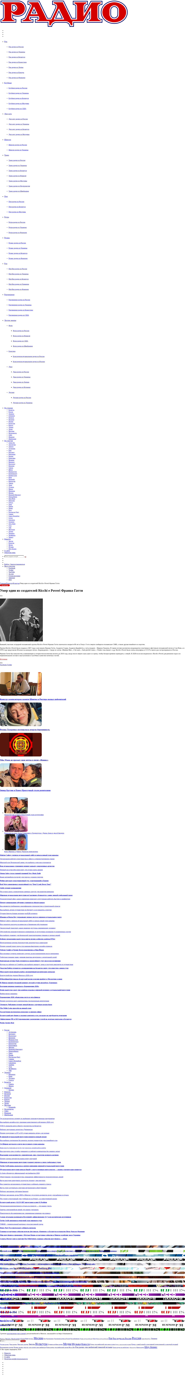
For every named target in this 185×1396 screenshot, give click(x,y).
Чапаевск (11, 533)
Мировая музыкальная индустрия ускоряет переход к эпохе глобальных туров (30, 1162)
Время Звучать (7, 1321)
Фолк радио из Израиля (21, 336)
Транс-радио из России (17, 160)
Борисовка (12, 458)
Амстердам (12, 445)
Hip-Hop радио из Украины (18, 274)
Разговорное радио (6, 1347)
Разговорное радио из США (19, 315)
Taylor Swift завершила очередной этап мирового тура (21, 1220)
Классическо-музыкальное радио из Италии (29, 361)
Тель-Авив (12, 524)
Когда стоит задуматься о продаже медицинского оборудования (23, 1188)
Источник (3, 659)
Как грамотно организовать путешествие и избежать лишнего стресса (25, 1184)
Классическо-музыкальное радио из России (29, 356)
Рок (5, 42)
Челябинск (12, 535)
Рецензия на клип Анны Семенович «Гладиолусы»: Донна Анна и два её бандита (34, 833)
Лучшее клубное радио (55, 1344)
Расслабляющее (75, 1338)
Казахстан (12, 423)
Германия (12, 416)
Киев (10, 477)
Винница (11, 462)
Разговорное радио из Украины (20, 305)
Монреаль (12, 491)
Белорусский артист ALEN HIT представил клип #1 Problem (23, 1202)
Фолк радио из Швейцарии (23, 346)
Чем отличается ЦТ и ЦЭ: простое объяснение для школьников (29, 1273)
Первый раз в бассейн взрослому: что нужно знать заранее (21, 870)
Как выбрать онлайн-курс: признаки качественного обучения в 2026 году (27, 1122)
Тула (10, 526)
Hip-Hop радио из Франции (19, 289)
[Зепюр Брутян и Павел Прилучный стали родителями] (21, 786)
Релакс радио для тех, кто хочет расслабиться (30, 1347)
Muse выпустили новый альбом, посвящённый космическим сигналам (27, 972)
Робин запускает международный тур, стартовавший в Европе (24, 881)
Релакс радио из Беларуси (18, 253)
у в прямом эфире (21, 1012)
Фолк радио (133, 1347)
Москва (11, 493)
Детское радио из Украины (22, 403)
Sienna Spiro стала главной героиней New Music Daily (20, 873)
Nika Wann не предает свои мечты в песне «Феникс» (24, 760)
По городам (8, 441)
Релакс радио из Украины (18, 248)
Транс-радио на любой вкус (121, 1347)
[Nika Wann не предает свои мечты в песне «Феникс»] (21, 756)
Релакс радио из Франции (18, 258)
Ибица (11, 470)
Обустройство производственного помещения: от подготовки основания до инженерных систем (35, 932)
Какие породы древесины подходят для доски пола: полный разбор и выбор (23, 1148)
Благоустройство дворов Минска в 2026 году (16, 975)
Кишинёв (12, 479)
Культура (11, 543)
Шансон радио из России (18, 145)
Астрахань (12, 448)
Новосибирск (13, 497)
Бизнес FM (5, 1325)
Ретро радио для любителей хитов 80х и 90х (60, 1347)
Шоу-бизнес (12, 549)
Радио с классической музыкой (123, 1344)
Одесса (11, 502)
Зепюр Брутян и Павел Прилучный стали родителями (25, 790)
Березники (12, 454)
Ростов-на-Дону (14, 512)
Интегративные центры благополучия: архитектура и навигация (23, 943)
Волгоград (12, 464)
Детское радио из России (22, 397)
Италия (11, 421)
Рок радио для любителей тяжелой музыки (93, 1347)
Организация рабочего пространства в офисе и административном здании (27, 859)
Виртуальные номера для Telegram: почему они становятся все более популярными (39, 1255)
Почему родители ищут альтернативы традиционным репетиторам (24, 1001)
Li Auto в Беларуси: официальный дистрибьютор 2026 (20, 1173)
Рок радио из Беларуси (17, 57)
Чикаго (11, 537)
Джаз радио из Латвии (21, 382)
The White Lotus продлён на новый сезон (15, 1008)
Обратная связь (9, 553)
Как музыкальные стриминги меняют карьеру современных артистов (27, 866)
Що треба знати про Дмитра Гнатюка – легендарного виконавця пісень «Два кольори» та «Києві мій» (47, 1264)
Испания (11, 419)
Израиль (11, 418)
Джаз (10, 367)
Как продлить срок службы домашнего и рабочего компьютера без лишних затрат (30, 1151)
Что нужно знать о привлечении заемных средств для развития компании (27, 892)
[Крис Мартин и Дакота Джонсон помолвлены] (16, 850)
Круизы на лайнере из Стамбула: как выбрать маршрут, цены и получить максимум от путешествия (36, 964)
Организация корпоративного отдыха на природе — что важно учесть (25, 1206)
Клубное (31, 1338)
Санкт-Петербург (14, 516)
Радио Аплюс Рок (8, 1312)
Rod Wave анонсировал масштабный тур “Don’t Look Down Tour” (25, 884)
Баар (10, 450)
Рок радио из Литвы (16, 67)
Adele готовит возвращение (10, 888)
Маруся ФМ (5, 1260)
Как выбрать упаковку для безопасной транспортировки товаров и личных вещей (30, 935)
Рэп (5, 264)
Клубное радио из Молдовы (19, 103)
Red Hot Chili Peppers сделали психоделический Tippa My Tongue (30, 1277)
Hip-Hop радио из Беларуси (19, 279)
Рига (10, 510)
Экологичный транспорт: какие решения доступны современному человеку (28, 928)
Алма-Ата (12, 443)
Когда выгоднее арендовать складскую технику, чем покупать (22, 1180)
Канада (11, 425)
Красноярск (13, 1045)
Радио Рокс (5, 1308)
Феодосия (12, 529)
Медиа (11, 545)
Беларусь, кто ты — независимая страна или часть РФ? (26, 1268)
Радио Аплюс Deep (8, 1316)
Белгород (11, 452)
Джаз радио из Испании (21, 387)
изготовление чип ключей (16, 1333)
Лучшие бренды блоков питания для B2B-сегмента (18, 913)
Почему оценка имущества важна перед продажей (18, 1159)
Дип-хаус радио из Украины (19, 124)
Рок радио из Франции (17, 78)
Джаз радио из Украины (21, 377)
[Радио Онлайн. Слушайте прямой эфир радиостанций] (64, 27)
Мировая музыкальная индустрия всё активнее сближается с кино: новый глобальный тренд (36, 895)
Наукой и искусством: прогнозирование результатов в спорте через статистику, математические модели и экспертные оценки (58, 1251)
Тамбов (11, 1065)
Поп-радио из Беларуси (17, 207)
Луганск (11, 487)
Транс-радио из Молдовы (18, 181)
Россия (11, 412)
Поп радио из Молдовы (17, 212)
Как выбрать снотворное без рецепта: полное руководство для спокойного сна (28, 1140)
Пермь (11, 508)
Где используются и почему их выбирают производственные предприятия (27, 1118)
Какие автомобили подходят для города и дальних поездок (21, 877)
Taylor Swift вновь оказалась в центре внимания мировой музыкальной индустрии (32, 1166)
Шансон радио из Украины (18, 150)
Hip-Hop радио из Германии (19, 284)
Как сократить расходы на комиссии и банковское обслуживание (24, 924)
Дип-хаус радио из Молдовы (19, 134)
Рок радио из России (16, 47)
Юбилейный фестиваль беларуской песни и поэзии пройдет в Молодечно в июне (31, 979)
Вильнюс (11, 460)
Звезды (11, 541)
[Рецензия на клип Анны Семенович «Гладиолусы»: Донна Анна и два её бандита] (16, 831)
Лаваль (11, 483)
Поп (6, 196)
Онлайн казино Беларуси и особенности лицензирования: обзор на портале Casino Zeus (41, 1286)
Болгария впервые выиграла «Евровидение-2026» (19, 986)
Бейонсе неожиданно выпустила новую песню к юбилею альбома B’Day (27, 939)
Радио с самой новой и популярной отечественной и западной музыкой (154, 1344)
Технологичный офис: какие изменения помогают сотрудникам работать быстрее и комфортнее (35, 899)
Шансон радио (140, 1347)
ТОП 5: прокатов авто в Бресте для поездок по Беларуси (20, 1126)
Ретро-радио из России (17, 222)
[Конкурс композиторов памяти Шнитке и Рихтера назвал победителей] (21, 695)
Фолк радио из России (21, 331)
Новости (7, 539)
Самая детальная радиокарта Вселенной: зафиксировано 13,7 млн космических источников (35, 1217)
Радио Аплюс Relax (9, 1290)
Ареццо (11, 446)
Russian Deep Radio (9, 1294)
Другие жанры (10, 320)
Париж (11, 506)
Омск (10, 504)
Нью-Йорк (12, 499)
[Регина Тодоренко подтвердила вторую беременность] (21, 725)
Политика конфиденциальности (16, 1359)
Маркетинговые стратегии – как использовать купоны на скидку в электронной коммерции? (43, 1281)
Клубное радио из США (17, 109)
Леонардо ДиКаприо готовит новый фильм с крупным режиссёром (26, 1004)
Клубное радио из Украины (19, 93)
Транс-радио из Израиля (17, 176)
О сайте (7, 551)
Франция (11, 437)
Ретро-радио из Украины (18, 227)
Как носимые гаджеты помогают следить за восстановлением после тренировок (29, 953)
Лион (10, 485)
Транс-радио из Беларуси (18, 171)
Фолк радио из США (20, 341)
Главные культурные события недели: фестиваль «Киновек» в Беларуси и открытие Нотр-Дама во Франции (42, 1231)
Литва (11, 429)
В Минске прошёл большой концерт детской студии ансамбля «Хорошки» (28, 983)
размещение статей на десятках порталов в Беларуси (35, 1019)
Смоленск (12, 520)
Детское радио (4, 1344)
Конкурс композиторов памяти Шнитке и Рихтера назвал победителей (33, 699)
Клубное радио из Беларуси (19, 98)
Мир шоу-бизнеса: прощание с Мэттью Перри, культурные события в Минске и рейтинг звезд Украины (40, 1235)
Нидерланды (13, 433)
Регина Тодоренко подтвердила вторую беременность (25, 729)
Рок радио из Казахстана (18, 62)
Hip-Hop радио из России (18, 269)
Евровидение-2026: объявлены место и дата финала (20, 997)
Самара (11, 514)
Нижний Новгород (15, 495)
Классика (12, 351)
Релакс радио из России (17, 243)
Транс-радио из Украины (18, 165)
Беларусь (11, 410)
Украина (11, 414)
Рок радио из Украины (17, 52)
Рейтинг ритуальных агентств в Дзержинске (16, 1129)
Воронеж (11, 466)
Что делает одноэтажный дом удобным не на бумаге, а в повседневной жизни (28, 1199)
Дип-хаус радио (22, 1344)
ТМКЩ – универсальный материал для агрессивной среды (21, 1224)
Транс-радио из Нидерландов (19, 186)
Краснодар (12, 481)
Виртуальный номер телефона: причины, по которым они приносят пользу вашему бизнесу (43, 1246)
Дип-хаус (8, 114)
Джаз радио (13, 1344)
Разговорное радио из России (19, 300)
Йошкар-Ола (13, 472)
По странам (8, 408)
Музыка (11, 547)
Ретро (6, 217)
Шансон (7, 140)
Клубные (8, 83)
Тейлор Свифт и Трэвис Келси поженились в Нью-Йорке (22, 950)
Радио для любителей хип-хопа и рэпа (102, 1344)
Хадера (11, 531)
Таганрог (11, 522)
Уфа (10, 527)
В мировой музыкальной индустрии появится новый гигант (23, 1137)
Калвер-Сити (13, 475)
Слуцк (11, 518)
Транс (6, 155)
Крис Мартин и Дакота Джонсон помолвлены (21, 851)
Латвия (11, 427)
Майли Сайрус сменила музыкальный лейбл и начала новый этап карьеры (29, 855)
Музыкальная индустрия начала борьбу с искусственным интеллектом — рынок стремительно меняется (40, 1169)
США (10, 435)
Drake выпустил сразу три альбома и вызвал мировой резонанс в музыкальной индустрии (35, 990)
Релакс (7, 238)
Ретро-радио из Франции (18, 232)
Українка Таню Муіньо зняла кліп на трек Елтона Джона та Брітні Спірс (34, 1303)
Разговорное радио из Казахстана (21, 310)
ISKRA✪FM (5, 1299)
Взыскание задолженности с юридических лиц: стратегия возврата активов (29, 1155)
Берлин (11, 456)
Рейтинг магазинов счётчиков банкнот (14, 1191)
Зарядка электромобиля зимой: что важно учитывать (19, 1210)
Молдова (11, 431)
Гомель (11, 468)
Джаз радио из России (21, 372)
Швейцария (12, 439)
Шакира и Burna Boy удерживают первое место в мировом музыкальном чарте (31, 917)
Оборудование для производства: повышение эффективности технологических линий (31, 1177)
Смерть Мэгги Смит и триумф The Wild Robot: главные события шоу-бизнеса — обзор (33, 1239)
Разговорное (9, 294)
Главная (3, 583)
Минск (11, 489)
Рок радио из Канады (16, 72)
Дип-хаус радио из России (18, 119)
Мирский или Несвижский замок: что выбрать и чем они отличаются (25, 862)
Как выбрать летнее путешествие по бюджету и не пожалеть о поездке (26, 910)
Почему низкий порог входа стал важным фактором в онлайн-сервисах (26, 946)
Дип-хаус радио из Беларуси (19, 129)
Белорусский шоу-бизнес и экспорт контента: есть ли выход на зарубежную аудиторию (33, 1015)
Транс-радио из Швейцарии (19, 191)
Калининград (13, 473)
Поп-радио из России (16, 202)
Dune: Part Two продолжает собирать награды (18, 1228)
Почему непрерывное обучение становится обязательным (22, 902)
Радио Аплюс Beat (7, 1023)
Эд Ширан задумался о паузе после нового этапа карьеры (22, 1144)
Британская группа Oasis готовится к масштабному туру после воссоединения (30, 961)
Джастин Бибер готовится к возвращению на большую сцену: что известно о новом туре (34, 968)
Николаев (12, 500)
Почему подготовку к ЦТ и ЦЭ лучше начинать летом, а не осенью (24, 1133)
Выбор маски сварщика (8, 994)
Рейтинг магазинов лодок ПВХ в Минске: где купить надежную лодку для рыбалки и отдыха (34, 1195)
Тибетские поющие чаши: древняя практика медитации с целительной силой (28, 957)
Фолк (11, 325)
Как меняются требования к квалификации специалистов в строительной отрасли (30, 906)
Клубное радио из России (18, 88)
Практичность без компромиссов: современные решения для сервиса (25, 1213)
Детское (11, 392)
